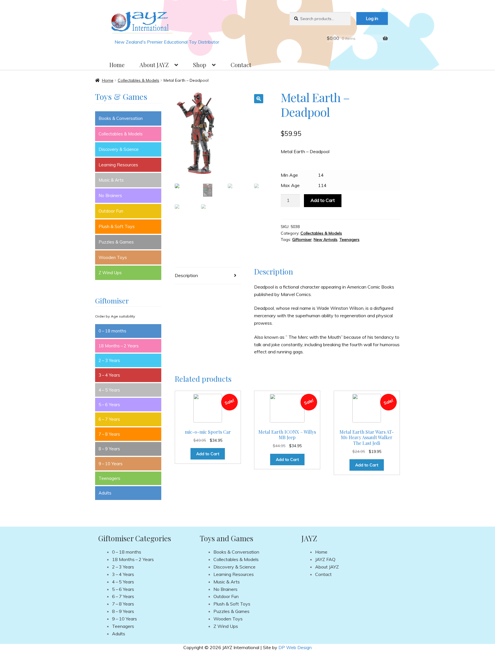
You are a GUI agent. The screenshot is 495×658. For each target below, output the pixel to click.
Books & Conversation (121, 118)
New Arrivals (325, 239)
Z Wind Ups (110, 272)
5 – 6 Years (109, 404)
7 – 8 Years (109, 434)
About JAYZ (154, 65)
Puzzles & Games (116, 242)
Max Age (290, 185)
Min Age (289, 175)
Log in (372, 18)
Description (186, 275)
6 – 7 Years (109, 419)
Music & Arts (111, 180)
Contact (241, 65)
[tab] (208, 275)
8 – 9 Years (109, 448)
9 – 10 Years (111, 463)
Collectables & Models (138, 80)
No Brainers (110, 195)
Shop (199, 65)
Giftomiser (302, 239)
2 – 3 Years (109, 360)
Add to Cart (323, 200)
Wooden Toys (113, 257)
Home (117, 65)
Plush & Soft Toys (117, 226)
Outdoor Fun (111, 211)
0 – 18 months (112, 331)
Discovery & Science (119, 149)
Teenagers (349, 239)
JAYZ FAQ (325, 559)
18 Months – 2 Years (119, 346)
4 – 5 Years (109, 390)
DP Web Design (295, 647)
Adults (105, 493)
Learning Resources (118, 165)
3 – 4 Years (109, 375)
